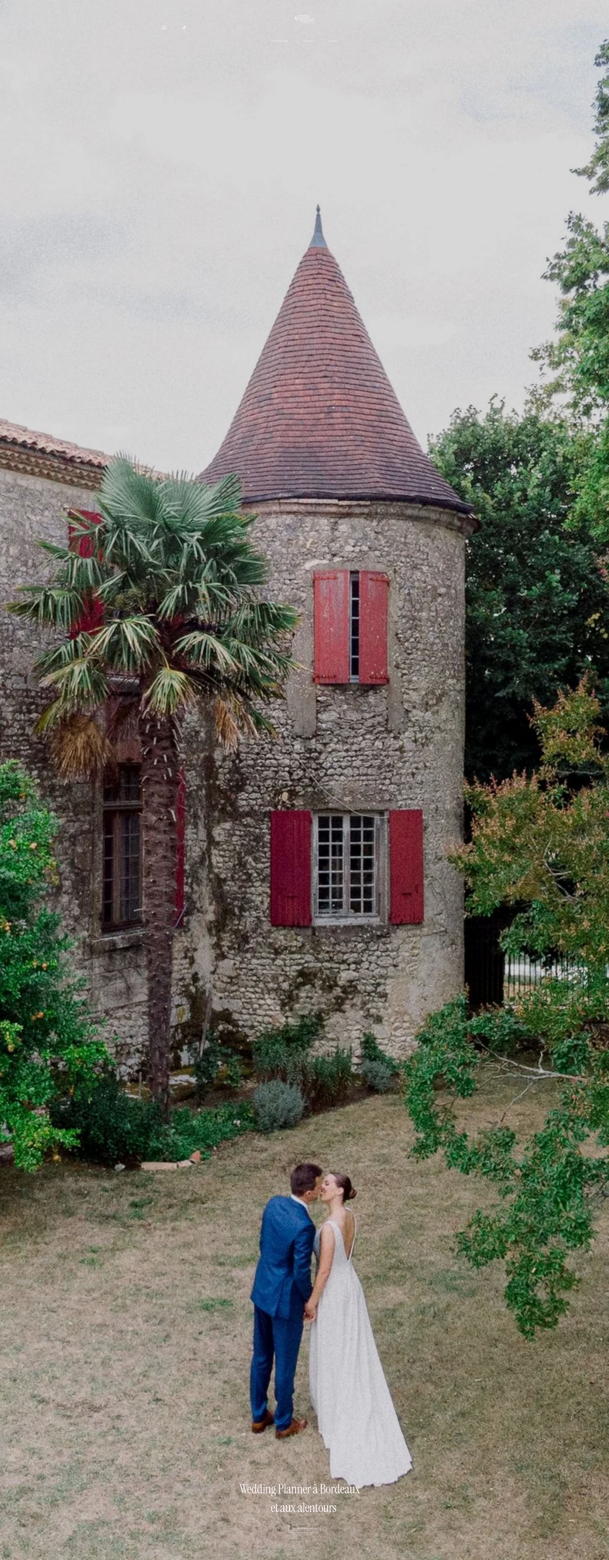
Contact (332, 41)
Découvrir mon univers (304, 1528)
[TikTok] (184, 27)
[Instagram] (164, 27)
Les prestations (280, 41)
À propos (308, 41)
